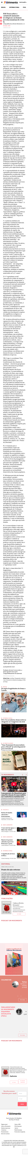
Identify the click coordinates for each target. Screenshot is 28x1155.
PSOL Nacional (18, 1126)
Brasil (3, 7)
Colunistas (6, 980)
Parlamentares (4, 1132)
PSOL (24, 7)
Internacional (14, 7)
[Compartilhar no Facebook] (1, 18)
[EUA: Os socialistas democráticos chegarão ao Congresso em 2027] (14, 731)
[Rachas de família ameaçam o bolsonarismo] (22, 816)
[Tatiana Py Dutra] (15, 985)
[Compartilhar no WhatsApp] (1, 24)
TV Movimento (7, 774)
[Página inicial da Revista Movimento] (11, 3)
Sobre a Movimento (5, 1126)
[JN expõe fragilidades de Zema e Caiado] (14, 703)
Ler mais (19, 914)
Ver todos (22, 1000)
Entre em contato (5, 1133)
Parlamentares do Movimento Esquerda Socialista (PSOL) (8, 1011)
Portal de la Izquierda (20, 1132)
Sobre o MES (18, 1124)
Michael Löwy (6, 25)
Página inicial (4, 1124)
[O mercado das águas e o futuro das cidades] (22, 829)
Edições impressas (5, 1128)
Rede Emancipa (18, 1130)
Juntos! (16, 1128)
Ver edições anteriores (22, 1081)
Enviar (22, 1104)
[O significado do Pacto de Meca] (22, 856)
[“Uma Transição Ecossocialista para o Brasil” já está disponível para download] (14, 761)
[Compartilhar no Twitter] (1, 21)
